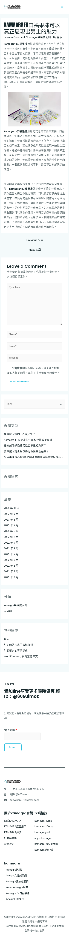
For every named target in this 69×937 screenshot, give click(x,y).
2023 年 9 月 (11, 513)
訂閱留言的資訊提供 (16, 650)
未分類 (8, 611)
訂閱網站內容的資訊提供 (18, 645)
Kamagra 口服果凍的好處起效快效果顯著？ (29, 440)
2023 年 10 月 (12, 508)
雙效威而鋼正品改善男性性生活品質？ (26, 451)
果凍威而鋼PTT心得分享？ (19, 434)
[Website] (34, 358)
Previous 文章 (35, 240)
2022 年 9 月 (11, 542)
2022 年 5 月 (11, 565)
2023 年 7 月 (11, 525)
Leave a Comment (14, 37)
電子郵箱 (10, 730)
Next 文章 (35, 249)
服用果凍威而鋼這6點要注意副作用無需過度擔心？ (34, 457)
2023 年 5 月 (11, 536)
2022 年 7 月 (11, 554)
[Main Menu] (62, 7)
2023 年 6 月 (11, 531)
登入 (6, 639)
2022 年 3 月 (11, 577)
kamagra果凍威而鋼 (39, 37)
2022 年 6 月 (11, 559)
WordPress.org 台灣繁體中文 (21, 656)
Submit (12, 747)
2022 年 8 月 (11, 548)
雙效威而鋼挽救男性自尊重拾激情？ (25, 445)
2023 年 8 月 (11, 519)
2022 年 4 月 (11, 571)
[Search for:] (34, 404)
